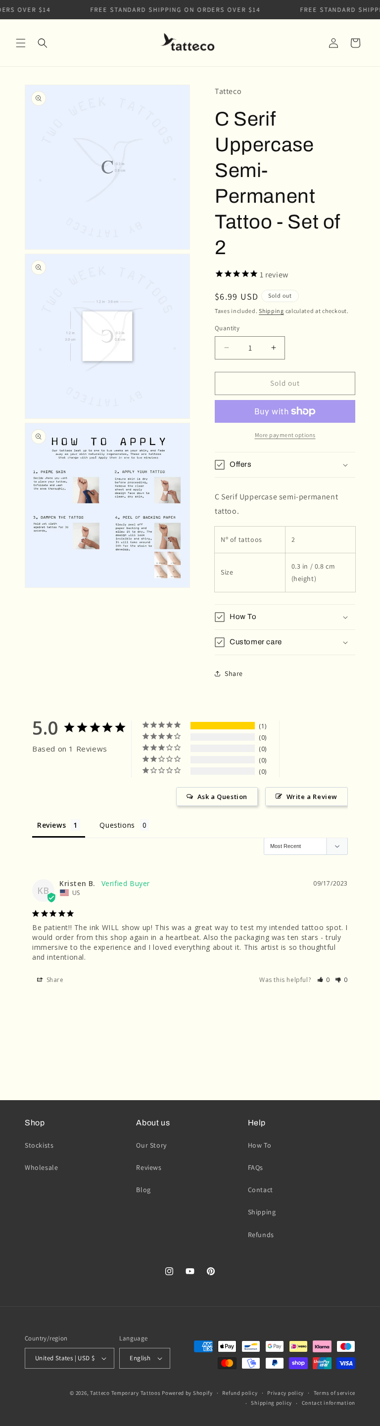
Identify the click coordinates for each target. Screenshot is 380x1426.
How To (260, 1145)
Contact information (328, 1402)
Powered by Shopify (187, 1392)
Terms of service (334, 1392)
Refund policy (239, 1392)
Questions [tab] (117, 825)
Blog (143, 1189)
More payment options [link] (285, 435)
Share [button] (234, 673)
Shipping (271, 310)
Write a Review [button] (311, 796)
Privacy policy (285, 1392)
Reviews (148, 1167)
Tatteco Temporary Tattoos (125, 1392)
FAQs (255, 1167)
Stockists (39, 1145)
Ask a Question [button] (222, 796)
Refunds (261, 1234)
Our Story (151, 1145)
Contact (260, 1189)
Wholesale (41, 1167)
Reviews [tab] (51, 825)
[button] (21, 43)
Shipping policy (271, 1402)
